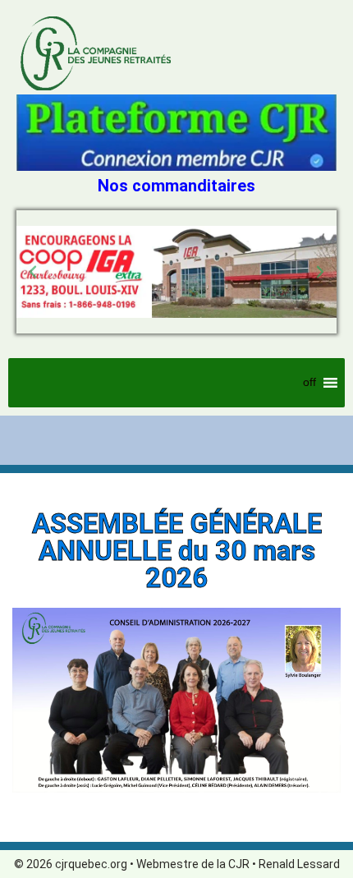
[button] (33, 272)
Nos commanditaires (176, 185)
